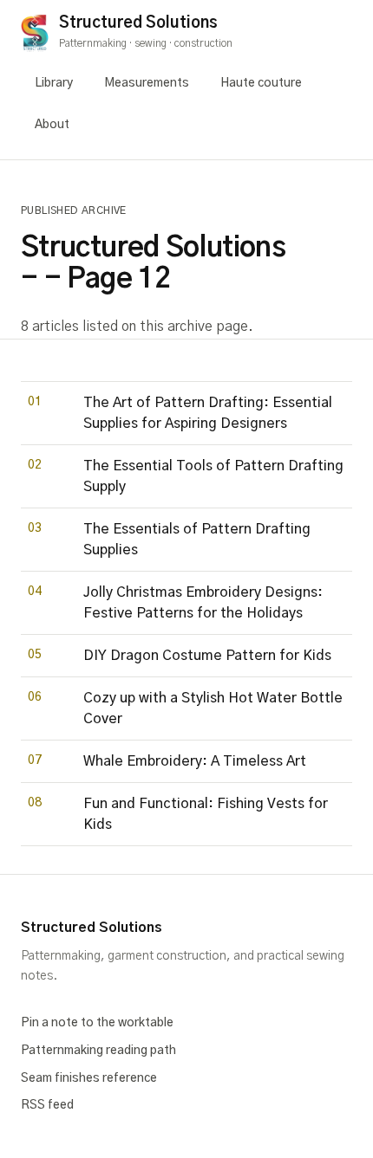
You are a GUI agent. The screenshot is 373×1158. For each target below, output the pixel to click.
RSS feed (47, 1105)
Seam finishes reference (89, 1078)
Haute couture (261, 83)
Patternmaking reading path (98, 1051)
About (52, 125)
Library (54, 83)
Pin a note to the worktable (97, 1023)
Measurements (146, 83)
